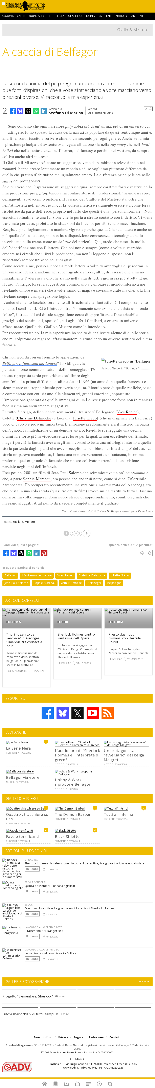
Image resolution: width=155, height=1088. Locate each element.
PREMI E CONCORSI (35, 882)
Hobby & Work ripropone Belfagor (72, 782)
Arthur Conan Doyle (129, 16)
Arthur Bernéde (71, 583)
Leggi (34, 868)
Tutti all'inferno (118, 814)
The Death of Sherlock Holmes (74, 16)
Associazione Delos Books (66, 1052)
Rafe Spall (105, 16)
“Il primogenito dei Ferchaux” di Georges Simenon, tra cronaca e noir (24, 640)
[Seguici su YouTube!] (92, 713)
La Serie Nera (18, 748)
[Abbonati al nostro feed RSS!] (107, 713)
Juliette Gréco (85, 418)
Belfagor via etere (22, 777)
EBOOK (63, 621)
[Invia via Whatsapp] (35, 111)
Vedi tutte (144, 981)
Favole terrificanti (22, 836)
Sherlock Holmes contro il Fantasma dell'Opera (77, 636)
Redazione (96, 1037)
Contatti (115, 1037)
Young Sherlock (40, 16)
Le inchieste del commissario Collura (50, 953)
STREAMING (31, 860)
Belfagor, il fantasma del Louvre (29, 363)
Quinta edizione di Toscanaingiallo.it (50, 886)
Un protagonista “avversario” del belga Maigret (124, 755)
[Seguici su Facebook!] (47, 713)
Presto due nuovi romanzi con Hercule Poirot (125, 638)
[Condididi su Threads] (28, 111)
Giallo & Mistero (133, 29)
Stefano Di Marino (66, 112)
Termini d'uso (43, 1037)
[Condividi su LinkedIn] (43, 111)
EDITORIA (13, 621)
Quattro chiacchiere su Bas (27, 816)
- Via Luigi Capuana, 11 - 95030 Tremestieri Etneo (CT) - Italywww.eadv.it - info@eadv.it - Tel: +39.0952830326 (93, 1065)
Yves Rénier (127, 412)
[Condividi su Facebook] (12, 111)
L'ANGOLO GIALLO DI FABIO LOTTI (44, 927)
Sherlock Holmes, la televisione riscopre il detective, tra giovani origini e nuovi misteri (86, 863)
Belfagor (10, 575)
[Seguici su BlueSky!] (62, 713)
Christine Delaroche (34, 418)
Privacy (63, 1037)
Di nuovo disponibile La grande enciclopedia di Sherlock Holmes (70, 908)
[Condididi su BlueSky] (20, 111)
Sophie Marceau (36, 478)
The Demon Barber (73, 814)
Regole (78, 1037)
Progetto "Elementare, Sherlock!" (28, 996)
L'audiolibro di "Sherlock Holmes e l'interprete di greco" (77, 755)
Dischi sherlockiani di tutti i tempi (28, 1014)
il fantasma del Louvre (37, 575)
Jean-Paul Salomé (66, 472)
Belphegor (94, 583)
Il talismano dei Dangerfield (44, 931)
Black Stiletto (67, 836)
